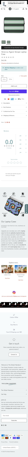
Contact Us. (14, 354)
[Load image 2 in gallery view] (14, 25)
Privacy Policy (4, 442)
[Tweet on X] (5, 122)
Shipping (3, 63)
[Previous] (2, 305)
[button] (23, 136)
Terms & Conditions (13, 442)
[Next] (25, 305)
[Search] (5, 9)
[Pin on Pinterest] (9, 122)
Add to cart (14, 86)
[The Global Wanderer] (14, 9)
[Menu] (1, 9)
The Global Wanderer (10, 451)
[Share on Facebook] (7, 122)
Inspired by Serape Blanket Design (14, 48)
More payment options (14, 95)
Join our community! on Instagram (14, 296)
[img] (6, 57)
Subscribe (14, 420)
